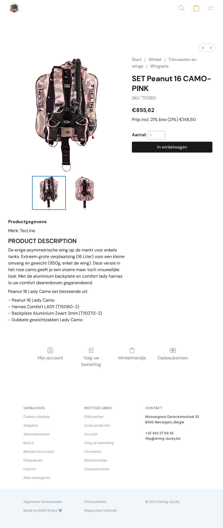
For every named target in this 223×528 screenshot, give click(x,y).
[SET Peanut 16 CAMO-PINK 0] (49, 193)
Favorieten (92, 452)
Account (90, 434)
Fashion (29, 469)
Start (137, 59)
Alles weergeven (37, 478)
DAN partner (94, 417)
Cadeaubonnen (172, 358)
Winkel (155, 59)
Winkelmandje (132, 358)
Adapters (30, 425)
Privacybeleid (95, 502)
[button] (14, 8)
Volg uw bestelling (91, 361)
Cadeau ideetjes (36, 417)
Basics (28, 443)
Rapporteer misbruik (100, 510)
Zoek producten (97, 425)
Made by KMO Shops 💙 (42, 510)
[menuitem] (203, 48)
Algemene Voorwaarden (42, 502)
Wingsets (159, 66)
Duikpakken (32, 460)
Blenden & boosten (38, 452)
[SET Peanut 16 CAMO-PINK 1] (85, 193)
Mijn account (50, 358)
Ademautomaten (36, 434)
